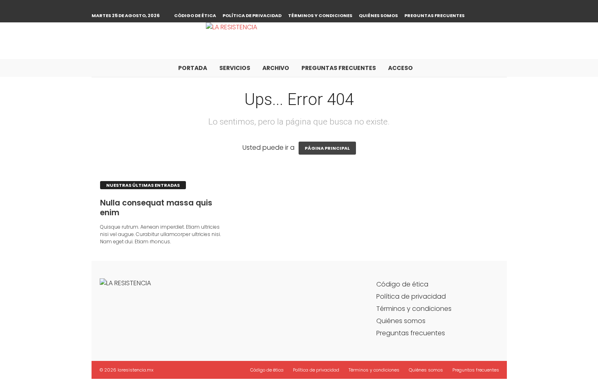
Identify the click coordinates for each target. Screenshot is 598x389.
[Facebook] (488, 6)
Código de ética (195, 15)
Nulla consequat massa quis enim (156, 207)
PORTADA (192, 68)
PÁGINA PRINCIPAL (327, 148)
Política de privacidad (252, 15)
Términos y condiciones (320, 15)
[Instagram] (501, 6)
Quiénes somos (378, 15)
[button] (495, 68)
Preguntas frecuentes (434, 15)
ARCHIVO (275, 68)
